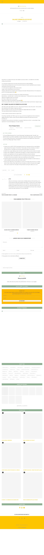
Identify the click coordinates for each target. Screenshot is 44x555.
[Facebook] (19, 518)
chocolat (12, 369)
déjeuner (16, 371)
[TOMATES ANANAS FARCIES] (32, 215)
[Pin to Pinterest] (26, 174)
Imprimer (38, 126)
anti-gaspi (12, 367)
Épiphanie (12, 379)
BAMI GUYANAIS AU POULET (29, 440)
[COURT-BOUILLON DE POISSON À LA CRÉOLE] (11, 456)
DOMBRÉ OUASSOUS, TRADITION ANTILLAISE (32, 470)
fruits (27, 371)
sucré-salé (22, 377)
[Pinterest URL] (4, 391)
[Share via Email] (29, 174)
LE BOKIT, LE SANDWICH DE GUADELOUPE (10, 499)
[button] (3, 217)
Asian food (4, 170)
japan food (32, 373)
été (9, 170)
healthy (10, 373)
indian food (25, 373)
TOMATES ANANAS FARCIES (32, 229)
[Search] (41, 1)
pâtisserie (22, 375)
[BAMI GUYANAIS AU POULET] (32, 426)
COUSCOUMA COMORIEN (7, 440)
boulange (27, 367)
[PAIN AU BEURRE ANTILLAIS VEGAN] (32, 485)
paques (16, 375)
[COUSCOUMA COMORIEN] (11, 426)
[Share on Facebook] (24, 174)
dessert (4, 371)
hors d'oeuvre (18, 373)
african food (5, 367)
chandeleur (5, 369)
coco (18, 369)
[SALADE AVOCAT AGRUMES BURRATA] (11, 215)
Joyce (19, 21)
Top (28, 377)
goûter (4, 373)
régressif (39, 375)
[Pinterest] (23, 10)
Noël (11, 375)
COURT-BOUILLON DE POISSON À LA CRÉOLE (11, 470)
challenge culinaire (36, 367)
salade (13, 170)
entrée (22, 371)
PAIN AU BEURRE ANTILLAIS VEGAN (30, 499)
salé (9, 377)
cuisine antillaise (25, 369)
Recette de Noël (31, 375)
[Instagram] (21, 10)
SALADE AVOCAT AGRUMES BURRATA (11, 229)
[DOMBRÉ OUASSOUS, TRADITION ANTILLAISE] (32, 456)
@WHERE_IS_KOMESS (22, 405)
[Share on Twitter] (25, 174)
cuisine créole (34, 369)
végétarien (34, 377)
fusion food (34, 371)
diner (10, 371)
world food (5, 379)
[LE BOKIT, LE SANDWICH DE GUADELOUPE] (11, 485)
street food (15, 377)
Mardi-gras (5, 375)
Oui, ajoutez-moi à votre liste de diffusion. (10, 256)
